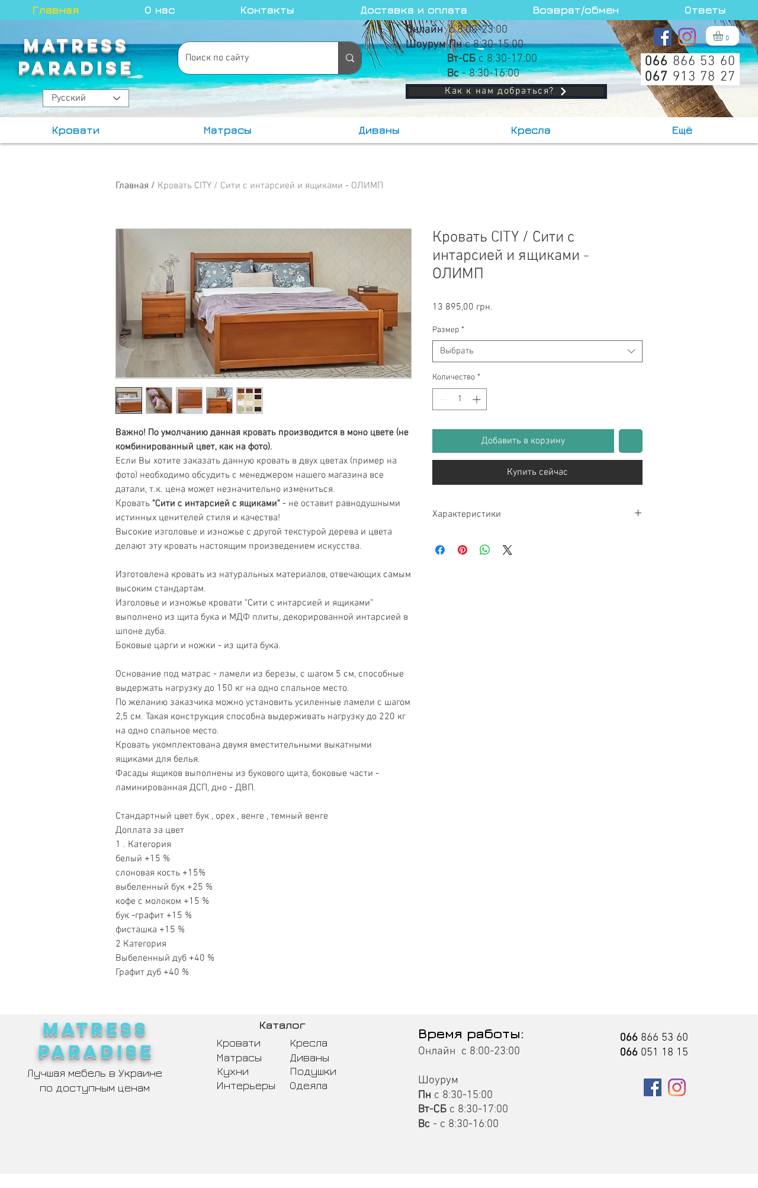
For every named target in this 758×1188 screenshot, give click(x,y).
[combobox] (537, 351)
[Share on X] (507, 550)
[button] (724, 36)
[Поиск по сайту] (349, 58)
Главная (132, 186)
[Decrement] (441, 399)
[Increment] (477, 399)
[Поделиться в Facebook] (440, 550)
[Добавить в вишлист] (631, 441)
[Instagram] (687, 37)
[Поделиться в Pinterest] (462, 550)
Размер (448, 330)
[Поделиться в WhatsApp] (485, 550)
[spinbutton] (459, 399)
